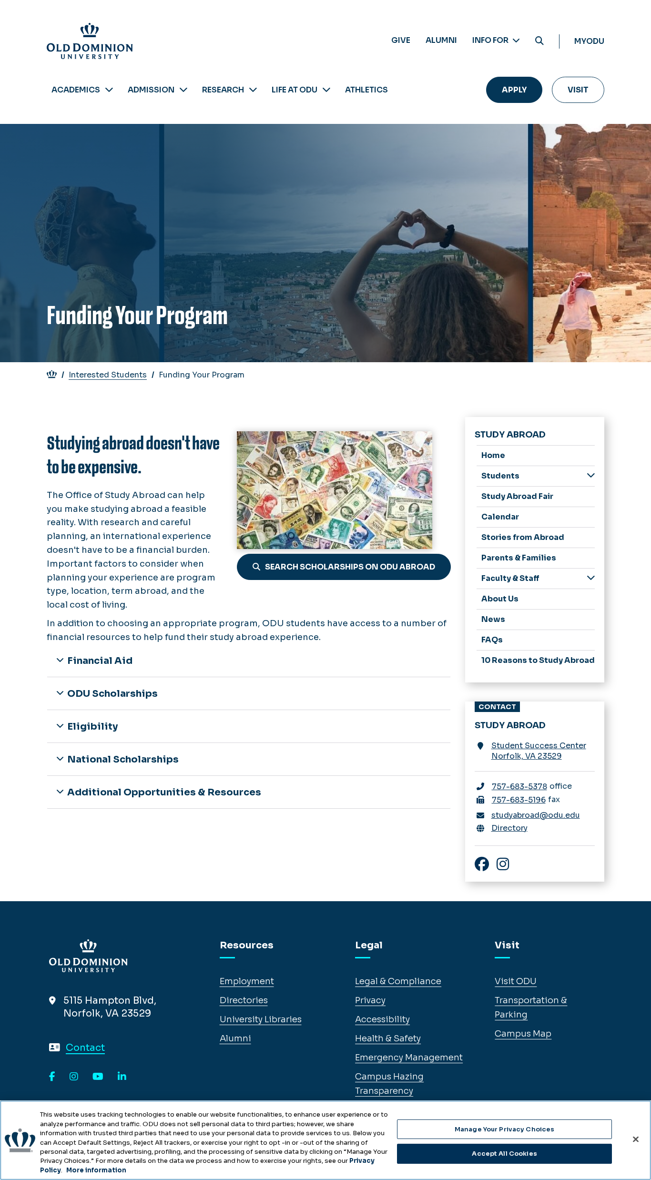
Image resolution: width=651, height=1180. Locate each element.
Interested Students (108, 375)
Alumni (441, 40)
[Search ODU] (539, 41)
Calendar (500, 517)
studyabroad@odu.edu (535, 815)
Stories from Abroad (522, 537)
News (493, 619)
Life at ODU (294, 90)
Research (223, 90)
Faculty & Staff (510, 578)
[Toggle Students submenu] (591, 475)
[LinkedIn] (122, 1077)
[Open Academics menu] (109, 90)
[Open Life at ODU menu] (326, 90)
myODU (589, 41)
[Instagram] (74, 1077)
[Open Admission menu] (183, 90)
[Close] (635, 1139)
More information (96, 1170)
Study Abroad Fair (517, 496)
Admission (151, 90)
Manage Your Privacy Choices (505, 1129)
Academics (75, 90)
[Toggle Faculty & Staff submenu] (591, 578)
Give (400, 40)
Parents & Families (518, 558)
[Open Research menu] (253, 90)
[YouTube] (97, 1077)
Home (493, 455)
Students (500, 476)
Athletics (366, 90)
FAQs (492, 640)
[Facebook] (52, 1077)
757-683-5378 (519, 787)
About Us (500, 599)
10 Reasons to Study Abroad (538, 660)
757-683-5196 (519, 800)
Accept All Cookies (504, 1153)
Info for (491, 40)
